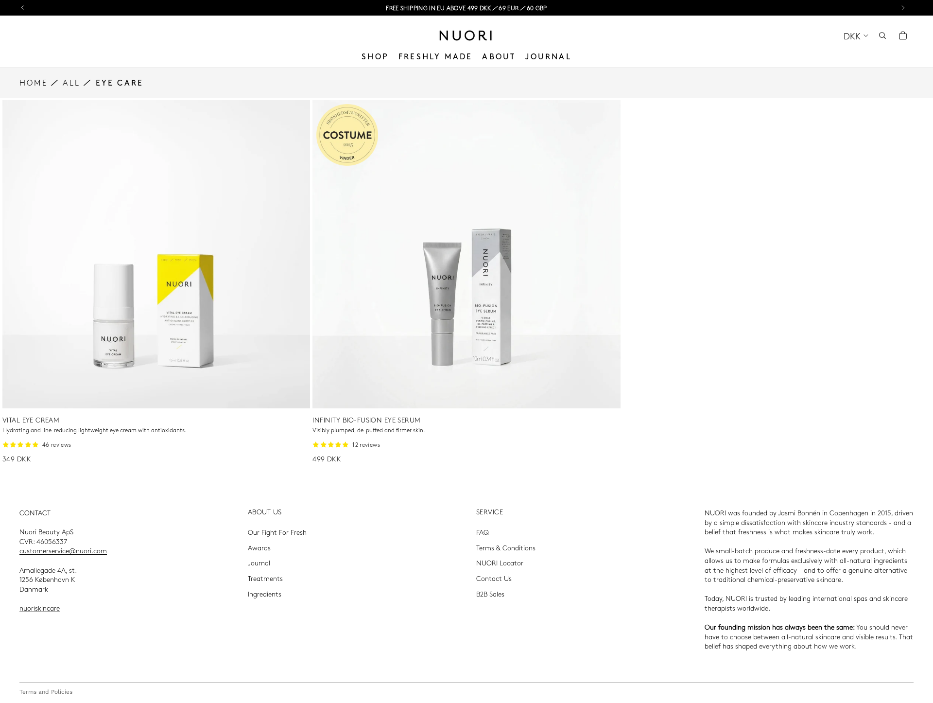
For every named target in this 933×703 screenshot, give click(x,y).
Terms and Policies (45, 691)
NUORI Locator (499, 562)
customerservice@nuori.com (63, 550)
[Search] (882, 35)
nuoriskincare (39, 608)
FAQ (482, 532)
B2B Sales (490, 594)
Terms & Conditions (506, 547)
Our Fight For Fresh (277, 532)
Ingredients (264, 594)
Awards (259, 547)
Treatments (265, 578)
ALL (71, 82)
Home (33, 82)
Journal (259, 562)
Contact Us (494, 578)
